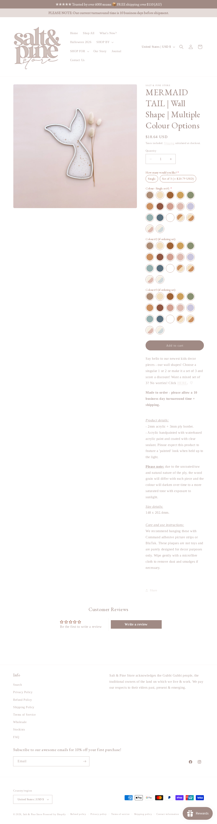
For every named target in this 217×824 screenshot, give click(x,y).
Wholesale (19, 722)
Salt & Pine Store (32, 814)
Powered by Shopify (54, 814)
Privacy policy (98, 814)
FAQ (16, 737)
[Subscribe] (84, 761)
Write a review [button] (136, 624)
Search (17, 684)
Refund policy (78, 814)
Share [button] (153, 590)
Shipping (169, 143)
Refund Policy (22, 699)
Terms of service (120, 814)
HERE (182, 383)
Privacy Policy (22, 692)
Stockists (19, 729)
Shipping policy (143, 814)
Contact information (167, 814)
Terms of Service (24, 714)
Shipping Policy (23, 707)
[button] (104, 42)
